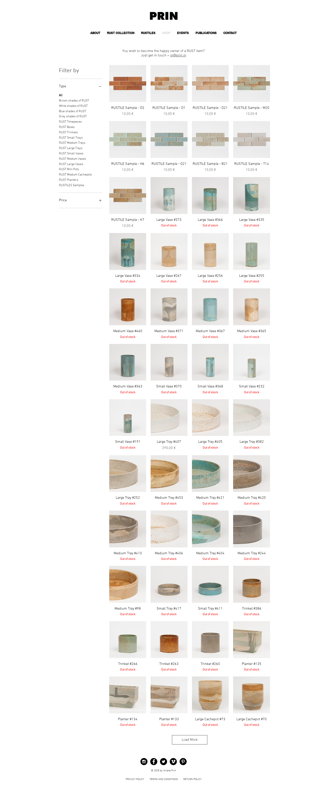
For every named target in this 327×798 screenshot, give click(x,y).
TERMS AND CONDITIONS (163, 779)
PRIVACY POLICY (135, 779)
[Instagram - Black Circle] (143, 761)
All (61, 95)
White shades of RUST (73, 106)
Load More (190, 740)
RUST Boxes (67, 127)
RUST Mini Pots (69, 169)
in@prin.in (178, 55)
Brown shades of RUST (74, 101)
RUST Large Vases (71, 164)
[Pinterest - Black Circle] (183, 761)
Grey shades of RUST (73, 116)
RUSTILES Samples (71, 185)
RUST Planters (68, 180)
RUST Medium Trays (72, 143)
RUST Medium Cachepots (75, 175)
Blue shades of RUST (72, 111)
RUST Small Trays (71, 138)
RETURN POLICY (192, 779)
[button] (121, 33)
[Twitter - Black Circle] (163, 761)
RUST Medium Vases (72, 159)
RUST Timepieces (70, 122)
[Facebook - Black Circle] (153, 761)
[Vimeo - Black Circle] (173, 761)
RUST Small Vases (71, 154)
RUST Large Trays (71, 148)
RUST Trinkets (68, 132)
